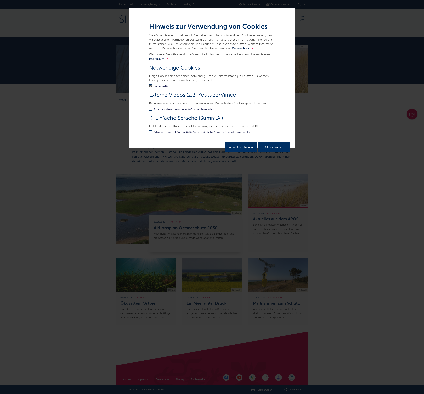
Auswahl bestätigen (241, 147)
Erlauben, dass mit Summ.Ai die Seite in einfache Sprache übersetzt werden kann (203, 132)
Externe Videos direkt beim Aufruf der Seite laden (184, 109)
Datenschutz (240, 48)
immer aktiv (161, 86)
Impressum (156, 59)
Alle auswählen (274, 147)
